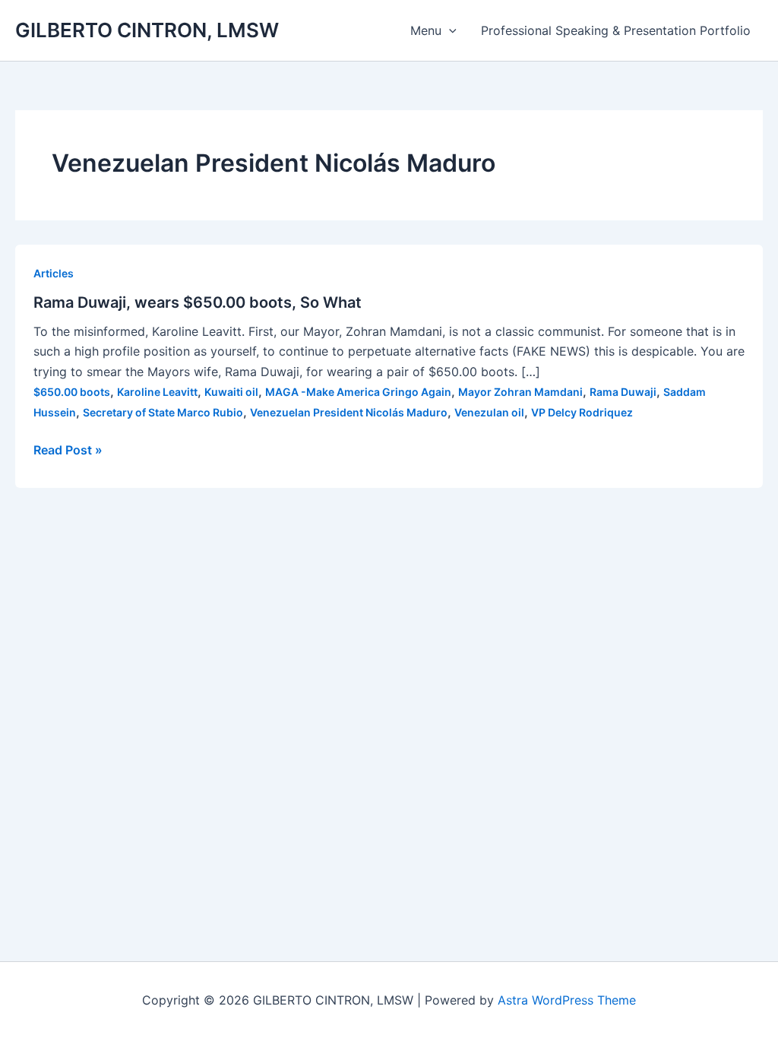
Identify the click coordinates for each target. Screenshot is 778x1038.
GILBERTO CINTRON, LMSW (147, 30)
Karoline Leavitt (157, 391)
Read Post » (68, 450)
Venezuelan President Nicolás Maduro (349, 412)
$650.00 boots (71, 391)
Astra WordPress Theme (567, 1000)
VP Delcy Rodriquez (582, 412)
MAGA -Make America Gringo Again (358, 391)
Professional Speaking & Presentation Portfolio (616, 30)
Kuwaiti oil (231, 391)
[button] (449, 30)
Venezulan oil (489, 412)
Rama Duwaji (623, 391)
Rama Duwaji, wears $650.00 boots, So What (197, 302)
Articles (53, 273)
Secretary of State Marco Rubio (163, 412)
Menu (425, 30)
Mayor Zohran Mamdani (520, 391)
